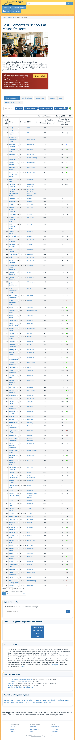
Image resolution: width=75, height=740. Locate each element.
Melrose (30, 231)
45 (7, 345)
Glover (11, 578)
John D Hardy (11, 129)
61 (7, 416)
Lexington (30, 154)
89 (7, 540)
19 (7, 217)
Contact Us (13, 729)
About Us (12, 726)
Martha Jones (11, 134)
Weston (29, 224)
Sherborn (30, 513)
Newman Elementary (12, 278)
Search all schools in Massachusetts (20, 679)
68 (7, 444)
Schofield (12, 416)
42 (7, 333)
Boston (29, 301)
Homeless (47, 703)
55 (7, 390)
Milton (29, 472)
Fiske (10, 398)
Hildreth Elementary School (12, 462)
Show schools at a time (13, 589)
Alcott (11, 545)
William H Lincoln (12, 412)
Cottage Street (11, 509)
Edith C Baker (11, 504)
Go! (68, 611)
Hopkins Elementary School (12, 219)
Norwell (29, 522)
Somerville (30, 455)
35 (7, 301)
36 (7, 307)
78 (7, 493)
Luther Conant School (13, 476)
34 (7, 296)
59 (7, 407)
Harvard (30, 460)
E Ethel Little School (13, 451)
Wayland (30, 214)
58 (7, 402)
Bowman (12, 154)
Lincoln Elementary (12, 363)
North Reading (32, 158)
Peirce (11, 307)
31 (7, 277)
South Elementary (12, 371)
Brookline (30, 341)
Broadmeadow (13, 360)
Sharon (29, 272)
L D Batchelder (12, 159)
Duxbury (30, 423)
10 (7, 172)
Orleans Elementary (12, 557)
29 (7, 265)
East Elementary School (12, 291)
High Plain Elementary (12, 468)
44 (7, 341)
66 (7, 436)
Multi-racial (52, 700)
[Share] (71, 3)
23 (7, 239)
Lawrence (12, 341)
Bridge (11, 257)
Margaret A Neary (12, 311)
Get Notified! (41, 76)
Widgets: (11, 685)
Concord (30, 420)
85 (7, 522)
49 (7, 363)
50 (7, 367)
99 (7, 581)
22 (7, 236)
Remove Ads (54, 731)
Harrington (12, 350)
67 (7, 439)
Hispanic (38, 700)
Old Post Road (11, 376)
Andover (30, 207)
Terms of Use (54, 729)
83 (7, 516)
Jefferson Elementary (12, 528)
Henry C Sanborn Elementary (12, 209)
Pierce (11, 490)
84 (7, 519)
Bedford (30, 431)
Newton (29, 198)
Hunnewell (12, 395)
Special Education (17, 703)
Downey (11, 204)
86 (7, 527)
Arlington (30, 307)
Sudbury (30, 249)
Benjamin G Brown (13, 456)
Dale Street (12, 320)
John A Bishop (11, 316)
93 (7, 556)
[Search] (68, 3)
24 (7, 244)
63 (7, 423)
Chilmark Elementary (12, 185)
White (44, 700)
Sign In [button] (6, 11)
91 (7, 548)
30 (7, 272)
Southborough (32, 311)
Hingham (30, 150)
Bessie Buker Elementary (13, 440)
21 (7, 231)
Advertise (12, 731)
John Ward (12, 236)
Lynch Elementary (12, 574)
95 (7, 565)
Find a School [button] (7, 7)
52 (7, 375)
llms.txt (32, 731)
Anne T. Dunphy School (14, 582)
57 (7, 398)
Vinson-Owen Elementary (12, 284)
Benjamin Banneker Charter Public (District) (32, 192)
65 (7, 431)
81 (7, 508)
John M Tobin (11, 329)
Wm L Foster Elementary (13, 297)
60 (7, 411)
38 (7, 315)
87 (7, 532)
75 (7, 480)
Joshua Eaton (13, 516)
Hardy (11, 553)
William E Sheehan (12, 146)
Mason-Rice (13, 201)
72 (7, 467)
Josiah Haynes (11, 250)
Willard (11, 420)
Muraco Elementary (12, 391)
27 (7, 257)
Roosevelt (12, 569)
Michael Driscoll (11, 481)
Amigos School (11, 541)
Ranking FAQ (55, 665)
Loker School (13, 214)
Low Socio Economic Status (33, 703)
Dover (29, 367)
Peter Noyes (13, 254)
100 (7, 586)
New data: (11, 683)
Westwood (30, 133)
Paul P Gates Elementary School (13, 140)
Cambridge (31, 163)
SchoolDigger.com (36, 736)
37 (7, 311)
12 (7, 184)
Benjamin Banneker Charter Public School (13, 192)
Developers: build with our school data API (22, 687)
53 (7, 380)
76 (7, 485)
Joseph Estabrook (12, 240)
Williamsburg (31, 581)
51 (7, 371)
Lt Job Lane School (12, 432)
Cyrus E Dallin (11, 403)
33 (7, 289)
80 (7, 503)
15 (7, 201)
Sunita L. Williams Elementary (12, 446)
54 (7, 387)
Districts (52, 98)
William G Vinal (12, 523)
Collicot (11, 472)
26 (7, 254)
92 (7, 553)
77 (7, 490)
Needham (30, 277)
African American (27, 700)
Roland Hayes (11, 549)
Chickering (12, 367)
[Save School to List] (18, 128)
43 (7, 337)
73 (7, 472)
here (23, 666)
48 (7, 358)
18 (7, 214)
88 (7, 535)
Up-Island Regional (30, 185)
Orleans (30, 556)
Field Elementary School (12, 226)
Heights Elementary (12, 273)
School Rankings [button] (19, 7)
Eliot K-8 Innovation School (12, 302)
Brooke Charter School (14, 494)
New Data (33, 726)
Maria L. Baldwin (11, 163)
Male (12, 700)
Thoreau (11, 586)
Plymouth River (12, 150)
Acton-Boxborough (31, 139)
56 (7, 395)
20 (7, 224)
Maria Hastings (12, 261)
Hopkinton (30, 217)
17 (7, 207)
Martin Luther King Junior (13, 174)
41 (7, 328)
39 (7, 320)
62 (7, 420)
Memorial (12, 532)
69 (7, 451)
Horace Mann (11, 232)
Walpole (30, 375)
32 (7, 282)
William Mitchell (11, 354)
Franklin (30, 436)
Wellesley (30, 128)
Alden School (13, 423)
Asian (18, 700)
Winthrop (12, 387)
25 (7, 249)
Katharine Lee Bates (12, 245)
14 (7, 198)
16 (7, 204)
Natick (29, 532)
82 (7, 513)
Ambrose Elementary (12, 168)
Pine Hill (11, 513)
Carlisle (29, 337)
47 (7, 353)
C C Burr (11, 333)
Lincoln (29, 535)
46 (7, 350)
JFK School (12, 436)
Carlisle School (11, 337)
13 (7, 189)
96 (7, 569)
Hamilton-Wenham (30, 440)
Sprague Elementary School (12, 382)
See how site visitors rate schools (19, 681)
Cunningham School (13, 486)
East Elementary (12, 427)
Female (6, 700)
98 (7, 578)
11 (7, 179)
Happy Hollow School (13, 324)
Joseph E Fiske (12, 180)
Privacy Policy (55, 726)
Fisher (11, 561)
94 (7, 561)
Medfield (30, 320)
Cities (60, 98)
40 (7, 324)
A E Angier (12, 198)
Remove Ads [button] (16, 11)
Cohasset (30, 519)
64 (7, 426)
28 (7, 260)
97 (7, 573)
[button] (13, 102)
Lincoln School (11, 536)
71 (7, 460)
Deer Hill (12, 519)
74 (7, 475)
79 (7, 500)
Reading (30, 516)
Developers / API (35, 729)
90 (7, 545)
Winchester (31, 167)
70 (7, 455)
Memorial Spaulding (12, 346)
